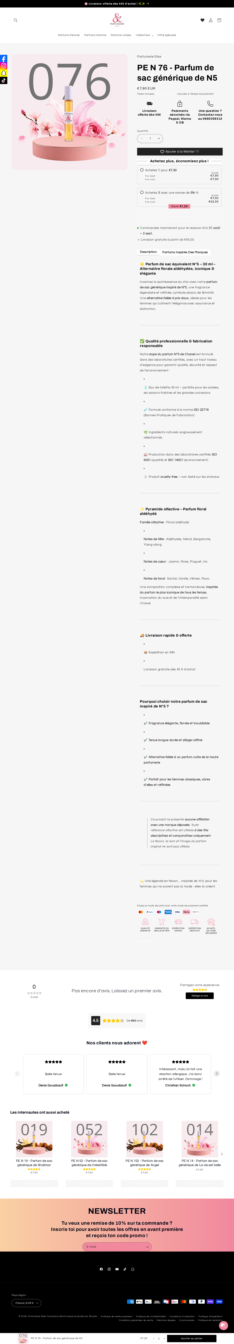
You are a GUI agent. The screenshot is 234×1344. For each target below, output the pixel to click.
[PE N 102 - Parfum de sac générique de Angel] (144, 1139)
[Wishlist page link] (202, 20)
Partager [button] (146, 941)
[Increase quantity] (163, 1338)
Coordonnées (186, 1320)
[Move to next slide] (216, 1074)
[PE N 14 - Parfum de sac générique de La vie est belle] (200, 1139)
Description (148, 252)
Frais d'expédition (165, 94)
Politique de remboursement (116, 1316)
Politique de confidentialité (151, 1316)
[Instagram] (3, 65)
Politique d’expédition (210, 1316)
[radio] (179, 174)
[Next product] (222, 1154)
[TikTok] (3, 80)
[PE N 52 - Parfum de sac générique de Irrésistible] (89, 1139)
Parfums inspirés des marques (185, 252)
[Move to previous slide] (17, 1074)
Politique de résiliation (210, 1320)
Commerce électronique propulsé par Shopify (72, 1316)
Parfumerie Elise (37, 1316)
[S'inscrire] (147, 1246)
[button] (16, 20)
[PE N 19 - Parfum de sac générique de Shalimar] (34, 1139)
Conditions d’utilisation (182, 1316)
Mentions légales (166, 1320)
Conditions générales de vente (136, 1320)
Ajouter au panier (34, 1183)
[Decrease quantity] (153, 1338)
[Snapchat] (3, 73)
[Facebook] (3, 58)
